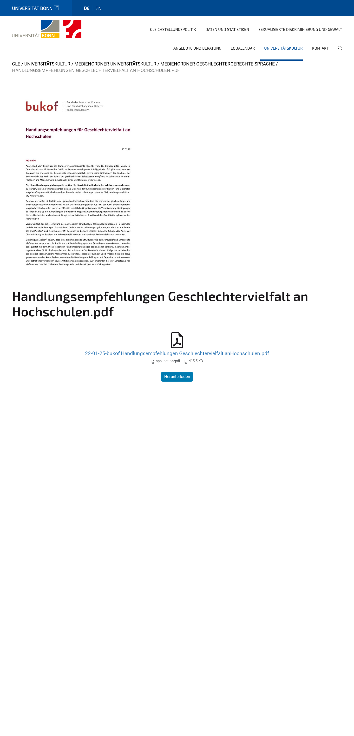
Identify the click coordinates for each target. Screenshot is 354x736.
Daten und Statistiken (227, 29)
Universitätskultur (283, 48)
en (98, 8)
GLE (16, 64)
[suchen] (338, 51)
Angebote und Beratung (197, 48)
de (87, 8)
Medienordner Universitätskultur (115, 64)
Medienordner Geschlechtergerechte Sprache (217, 64)
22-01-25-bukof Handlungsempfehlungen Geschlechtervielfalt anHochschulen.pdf (177, 353)
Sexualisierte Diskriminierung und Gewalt (300, 29)
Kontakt (320, 48)
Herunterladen (177, 376)
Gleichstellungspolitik (173, 29)
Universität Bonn (32, 8)
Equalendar (243, 48)
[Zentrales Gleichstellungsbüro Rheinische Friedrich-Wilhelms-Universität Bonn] (46, 29)
